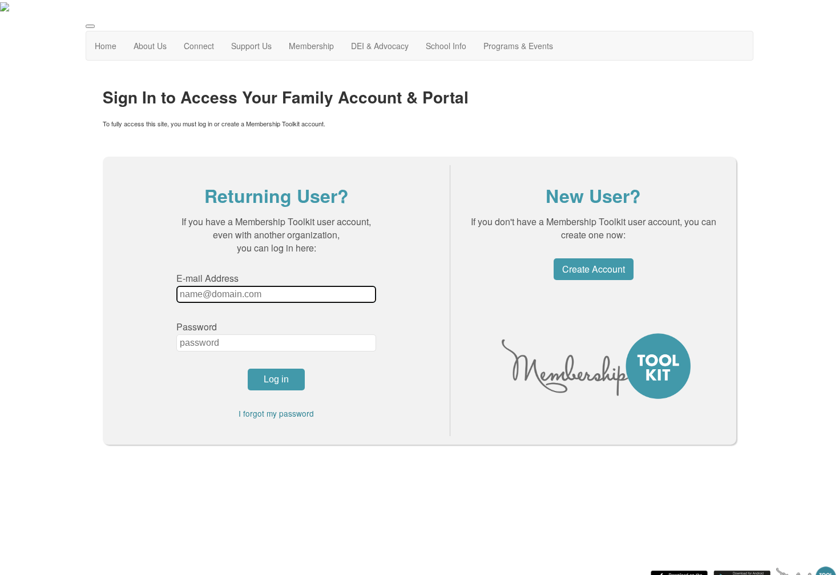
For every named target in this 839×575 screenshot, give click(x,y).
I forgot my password (276, 413)
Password (196, 326)
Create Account (593, 268)
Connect (199, 45)
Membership (311, 45)
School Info (446, 45)
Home (105, 45)
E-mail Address (207, 278)
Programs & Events (518, 45)
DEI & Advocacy (380, 45)
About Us (150, 45)
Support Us (251, 45)
